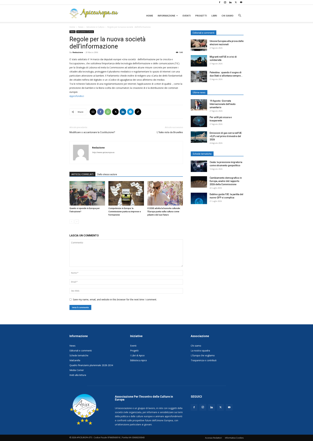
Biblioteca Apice (138, 360)
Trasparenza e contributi (203, 360)
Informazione (166, 15)
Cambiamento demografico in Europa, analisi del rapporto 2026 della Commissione (226, 181)
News (80, 27)
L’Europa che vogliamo (203, 355)
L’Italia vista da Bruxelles (170, 132)
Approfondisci (76, 96)
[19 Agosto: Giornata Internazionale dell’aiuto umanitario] (199, 105)
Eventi (187, 15)
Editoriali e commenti (80, 350)
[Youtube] (241, 2)
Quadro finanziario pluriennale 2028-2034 (91, 365)
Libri (214, 15)
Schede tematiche (78, 355)
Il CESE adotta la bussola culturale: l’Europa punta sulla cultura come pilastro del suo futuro (163, 211)
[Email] (93, 111)
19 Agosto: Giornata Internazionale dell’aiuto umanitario (223, 104)
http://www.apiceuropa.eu (103, 152)
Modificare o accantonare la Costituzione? (92, 132)
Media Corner (76, 370)
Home (149, 15)
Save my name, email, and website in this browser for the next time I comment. (115, 299)
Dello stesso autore (107, 174)
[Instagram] (225, 2)
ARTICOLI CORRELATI (82, 174)
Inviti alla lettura (77, 375)
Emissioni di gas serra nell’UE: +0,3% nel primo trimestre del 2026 (226, 136)
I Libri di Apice (137, 355)
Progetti (201, 15)
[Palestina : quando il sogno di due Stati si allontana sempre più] (199, 76)
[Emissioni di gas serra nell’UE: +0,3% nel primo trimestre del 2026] (199, 137)
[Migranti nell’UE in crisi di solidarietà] (199, 61)
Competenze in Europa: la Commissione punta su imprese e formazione (124, 211)
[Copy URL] (138, 111)
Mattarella (74, 360)
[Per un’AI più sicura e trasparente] (199, 121)
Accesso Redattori (213, 437)
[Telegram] (130, 111)
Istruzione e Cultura (95, 27)
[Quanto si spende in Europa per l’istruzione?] (87, 193)
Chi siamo (227, 15)
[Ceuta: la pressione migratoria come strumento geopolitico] (199, 166)
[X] (235, 2)
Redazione (78, 52)
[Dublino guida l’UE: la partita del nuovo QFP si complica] (199, 198)
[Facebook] (219, 2)
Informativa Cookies (234, 437)
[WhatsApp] (108, 111)
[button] (240, 15)
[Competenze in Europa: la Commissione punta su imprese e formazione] (126, 193)
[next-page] (77, 222)
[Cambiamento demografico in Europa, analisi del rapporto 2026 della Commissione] (199, 182)
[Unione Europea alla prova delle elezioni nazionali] (199, 45)
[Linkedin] (230, 2)
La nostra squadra (200, 350)
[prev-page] (71, 222)
